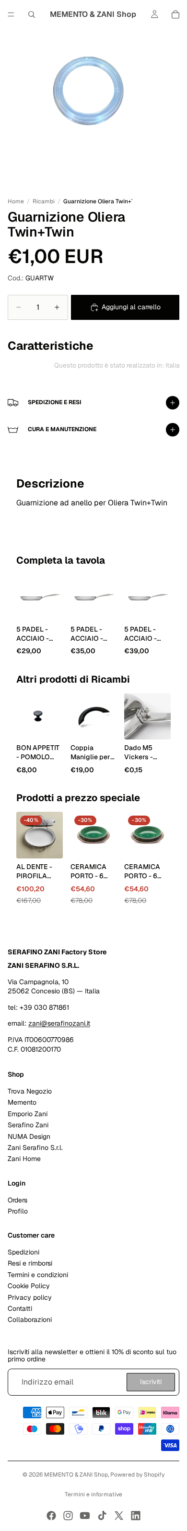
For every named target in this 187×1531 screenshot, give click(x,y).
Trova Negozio (30, 1091)
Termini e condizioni (38, 1274)
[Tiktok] (102, 1515)
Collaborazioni (30, 1320)
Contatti (20, 1308)
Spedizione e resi (55, 402)
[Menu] (11, 14)
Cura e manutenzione (62, 429)
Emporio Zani (27, 1113)
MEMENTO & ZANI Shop (76, 1474)
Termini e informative (93, 1494)
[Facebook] (51, 1515)
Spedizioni (23, 1252)
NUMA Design (29, 1136)
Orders (17, 1200)
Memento (22, 1102)
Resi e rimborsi (30, 1263)
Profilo (18, 1211)
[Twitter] (119, 1515)
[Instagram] (68, 1515)
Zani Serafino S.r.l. (35, 1147)
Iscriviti (151, 1382)
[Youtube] (85, 1515)
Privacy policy (30, 1297)
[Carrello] (175, 14)
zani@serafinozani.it (59, 1023)
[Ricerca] (31, 14)
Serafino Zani (28, 1125)
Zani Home (24, 1159)
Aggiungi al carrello (131, 307)
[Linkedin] (135, 1515)
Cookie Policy (29, 1286)
